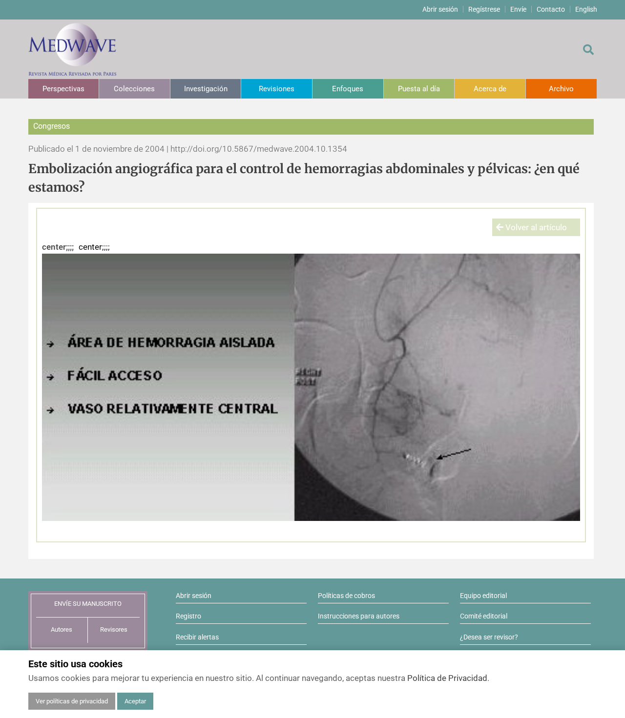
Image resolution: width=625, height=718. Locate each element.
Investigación (206, 88)
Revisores (113, 629)
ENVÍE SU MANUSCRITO (88, 603)
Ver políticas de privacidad (72, 701)
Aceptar (135, 701)
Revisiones (276, 88)
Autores (61, 629)
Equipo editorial (483, 595)
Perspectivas (63, 88)
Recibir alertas (197, 637)
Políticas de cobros (346, 595)
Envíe (518, 9)
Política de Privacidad (447, 678)
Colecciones (134, 88)
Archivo (561, 88)
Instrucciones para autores (358, 616)
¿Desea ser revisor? (489, 637)
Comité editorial (483, 616)
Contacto (551, 9)
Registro (188, 616)
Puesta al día (419, 88)
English (586, 9)
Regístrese (484, 9)
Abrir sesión (440, 9)
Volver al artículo (535, 227)
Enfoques (347, 88)
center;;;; (58, 247)
